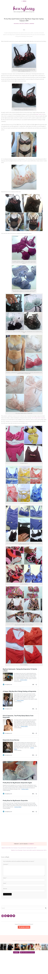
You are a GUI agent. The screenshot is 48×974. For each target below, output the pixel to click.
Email (4, 883)
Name (5, 877)
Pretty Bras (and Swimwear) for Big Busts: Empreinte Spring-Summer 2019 (24, 19)
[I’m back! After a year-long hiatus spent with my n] (24, 947)
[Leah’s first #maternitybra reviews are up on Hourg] (37, 947)
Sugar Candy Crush (40, 114)
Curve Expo (21, 23)
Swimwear (32, 23)
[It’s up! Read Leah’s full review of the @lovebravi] (44, 947)
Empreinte (27, 23)
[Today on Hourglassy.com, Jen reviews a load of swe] (3, 947)
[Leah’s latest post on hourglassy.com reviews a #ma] (31, 947)
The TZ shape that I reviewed (38, 417)
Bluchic (33, 940)
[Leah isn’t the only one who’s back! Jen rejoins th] (10, 947)
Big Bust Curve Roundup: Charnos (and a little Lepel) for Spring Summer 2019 (28, 850)
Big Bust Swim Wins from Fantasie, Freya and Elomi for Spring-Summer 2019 (19, 847)
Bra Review (16, 23)
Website (5, 888)
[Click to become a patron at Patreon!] (24, 928)
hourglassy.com (21, 940)
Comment (5, 864)
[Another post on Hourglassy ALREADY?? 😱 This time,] (17, 947)
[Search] (46, 908)
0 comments (31, 843)
